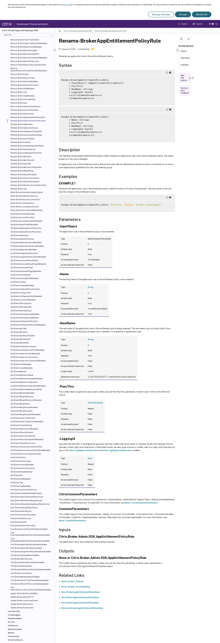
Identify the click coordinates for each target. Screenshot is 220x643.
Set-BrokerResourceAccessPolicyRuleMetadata (30, 450)
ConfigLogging (14, 615)
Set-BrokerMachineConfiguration (24, 382)
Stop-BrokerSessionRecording (22, 526)
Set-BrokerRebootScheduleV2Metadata (26, 439)
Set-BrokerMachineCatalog (21, 375)
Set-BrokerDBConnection (20, 303)
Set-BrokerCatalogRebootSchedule (25, 289)
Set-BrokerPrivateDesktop (21, 425)
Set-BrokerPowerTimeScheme (22, 418)
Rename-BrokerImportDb (20, 164)
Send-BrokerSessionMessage (22, 214)
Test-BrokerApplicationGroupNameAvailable (28, 544)
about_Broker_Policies (72, 581)
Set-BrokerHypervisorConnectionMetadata (28, 361)
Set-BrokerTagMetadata (20, 486)
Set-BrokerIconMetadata (20, 364)
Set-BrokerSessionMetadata (22, 465)
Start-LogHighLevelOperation (84, 450)
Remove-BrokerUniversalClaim (23, 99)
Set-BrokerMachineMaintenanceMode (26, 389)
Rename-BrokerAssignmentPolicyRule (26, 131)
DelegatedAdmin (15, 618)
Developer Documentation (32, 24)
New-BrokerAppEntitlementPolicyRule (80, 592)
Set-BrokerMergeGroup (20, 404)
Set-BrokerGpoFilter (18, 329)
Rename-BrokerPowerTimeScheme (24, 178)
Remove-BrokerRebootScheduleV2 (24, 54)
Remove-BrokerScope (19, 74)
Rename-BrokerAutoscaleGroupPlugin (26, 135)
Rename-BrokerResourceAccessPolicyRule (28, 185)
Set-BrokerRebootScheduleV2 (22, 436)
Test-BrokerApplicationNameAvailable (26, 548)
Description (185, 58)
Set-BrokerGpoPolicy (19, 332)
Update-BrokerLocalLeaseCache (24, 601)
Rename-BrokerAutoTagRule (22, 139)
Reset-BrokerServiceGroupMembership (26, 210)
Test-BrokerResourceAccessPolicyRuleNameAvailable (30, 588)
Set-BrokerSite (16, 475)
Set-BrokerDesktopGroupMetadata (24, 314)
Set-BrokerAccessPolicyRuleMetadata (26, 221)
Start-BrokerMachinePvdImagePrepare (26, 501)
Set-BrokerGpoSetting (19, 343)
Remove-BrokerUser (18, 103)
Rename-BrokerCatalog (20, 142)
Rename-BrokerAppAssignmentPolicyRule (27, 117)
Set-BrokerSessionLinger (20, 461)
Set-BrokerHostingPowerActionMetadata (27, 350)
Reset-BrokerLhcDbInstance (22, 203)
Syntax (184, 51)
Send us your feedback (185, 90)
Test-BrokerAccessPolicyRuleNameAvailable (29, 529)
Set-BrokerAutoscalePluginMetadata (25, 271)
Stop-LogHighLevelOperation (117, 450)
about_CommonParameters (72, 520)
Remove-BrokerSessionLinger (22, 78)
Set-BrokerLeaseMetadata (21, 368)
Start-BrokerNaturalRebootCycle (24, 508)
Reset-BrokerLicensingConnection (24, 207)
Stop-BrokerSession (18, 522)
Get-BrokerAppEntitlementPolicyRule (80, 597)
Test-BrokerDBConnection (21, 559)
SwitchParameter (95, 403)
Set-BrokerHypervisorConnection (24, 357)
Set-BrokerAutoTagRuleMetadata (24, 278)
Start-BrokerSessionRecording (23, 515)
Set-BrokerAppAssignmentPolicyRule (25, 228)
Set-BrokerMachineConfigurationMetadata (28, 386)
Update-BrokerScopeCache (21, 608)
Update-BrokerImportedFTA (21, 597)
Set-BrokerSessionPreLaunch (22, 468)
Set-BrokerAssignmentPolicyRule (24, 253)
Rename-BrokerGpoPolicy (21, 157)
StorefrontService (15, 640)
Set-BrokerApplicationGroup (22, 239)
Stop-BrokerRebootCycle (20, 518)
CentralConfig (14, 611)
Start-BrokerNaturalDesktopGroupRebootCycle (30, 504)
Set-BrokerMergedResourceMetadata (26, 400)
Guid (90, 458)
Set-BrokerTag (16, 483)
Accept (183, 14)
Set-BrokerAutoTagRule (20, 275)
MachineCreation (15, 629)
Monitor (11, 633)
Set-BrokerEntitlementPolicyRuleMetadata (28, 325)
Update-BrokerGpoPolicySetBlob (24, 593)
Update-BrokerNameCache (21, 604)
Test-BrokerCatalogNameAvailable (24, 555)
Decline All (201, 14)
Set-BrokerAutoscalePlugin (21, 268)
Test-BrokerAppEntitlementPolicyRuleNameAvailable (30, 540)
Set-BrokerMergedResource (22, 397)
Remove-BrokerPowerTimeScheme (24, 40)
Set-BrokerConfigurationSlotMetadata (26, 296)
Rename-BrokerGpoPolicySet (22, 160)
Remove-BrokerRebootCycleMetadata (26, 47)
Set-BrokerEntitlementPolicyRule (24, 321)
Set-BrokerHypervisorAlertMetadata (25, 354)
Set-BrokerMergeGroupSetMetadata (25, 414)
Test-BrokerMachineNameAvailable (25, 577)
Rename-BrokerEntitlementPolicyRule (26, 153)
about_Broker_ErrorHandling (75, 587)
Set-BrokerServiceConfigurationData (25, 454)
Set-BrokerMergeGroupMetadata (24, 407)
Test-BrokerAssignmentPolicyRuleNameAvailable (30, 552)
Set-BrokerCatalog (18, 282)
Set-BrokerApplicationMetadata (23, 250)
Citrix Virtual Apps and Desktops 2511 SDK (110, 31)
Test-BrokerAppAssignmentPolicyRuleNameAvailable (30, 534)
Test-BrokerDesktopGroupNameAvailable (27, 562)
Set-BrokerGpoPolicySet (20, 339)
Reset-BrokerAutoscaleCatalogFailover (26, 192)
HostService (13, 626)
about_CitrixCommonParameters (141, 503)
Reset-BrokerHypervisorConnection (25, 200)
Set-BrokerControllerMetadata (23, 300)
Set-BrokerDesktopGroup (20, 311)
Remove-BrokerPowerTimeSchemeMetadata (28, 43)
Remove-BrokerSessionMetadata (24, 81)
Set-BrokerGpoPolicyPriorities (22, 336)
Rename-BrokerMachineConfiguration (26, 167)
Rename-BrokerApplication (21, 124)
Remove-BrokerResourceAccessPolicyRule (28, 65)
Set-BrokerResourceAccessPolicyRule (26, 447)
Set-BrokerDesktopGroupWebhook (24, 318)
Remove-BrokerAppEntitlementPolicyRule (82, 608)
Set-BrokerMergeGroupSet (21, 411)
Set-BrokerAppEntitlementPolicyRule (25, 232)
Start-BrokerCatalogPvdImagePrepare (26, 493)
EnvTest (11, 622)
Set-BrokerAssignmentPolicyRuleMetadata (28, 257)
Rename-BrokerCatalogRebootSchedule (27, 146)
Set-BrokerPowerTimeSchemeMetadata (26, 422)
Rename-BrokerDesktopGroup (22, 149)
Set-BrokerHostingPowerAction (23, 346)
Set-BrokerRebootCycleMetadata (24, 429)
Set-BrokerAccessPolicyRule (22, 217)
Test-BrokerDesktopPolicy (21, 566)
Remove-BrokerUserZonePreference (25, 106)
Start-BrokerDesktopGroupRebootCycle (26, 497)
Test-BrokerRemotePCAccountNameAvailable (29, 584)
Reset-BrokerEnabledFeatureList (24, 196)
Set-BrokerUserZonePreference (23, 490)
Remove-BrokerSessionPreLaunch (24, 85)
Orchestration (13, 636)
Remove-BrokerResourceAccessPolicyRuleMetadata (28, 69)
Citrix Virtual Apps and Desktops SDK (78, 31)
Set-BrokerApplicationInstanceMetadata (27, 246)
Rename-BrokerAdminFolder (22, 114)
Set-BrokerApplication (19, 235)
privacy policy (67, 5)
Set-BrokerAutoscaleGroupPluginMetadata (28, 264)
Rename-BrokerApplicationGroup (24, 128)
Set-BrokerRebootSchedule (21, 432)
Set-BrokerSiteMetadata (20, 479)
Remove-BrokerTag (18, 92)
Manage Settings (161, 14)
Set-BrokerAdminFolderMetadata (24, 225)
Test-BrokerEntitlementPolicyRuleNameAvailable (30, 570)
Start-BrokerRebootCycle (20, 511)
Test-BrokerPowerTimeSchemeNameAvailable (29, 580)
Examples (185, 65)
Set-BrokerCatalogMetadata (22, 285)
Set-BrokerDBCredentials (20, 307)
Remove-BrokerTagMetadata (22, 96)
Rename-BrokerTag (18, 189)
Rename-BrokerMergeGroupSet (23, 174)
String (90, 287)
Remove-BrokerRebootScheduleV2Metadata (28, 58)
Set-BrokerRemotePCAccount (22, 443)
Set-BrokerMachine (18, 371)
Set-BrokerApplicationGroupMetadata (26, 242)
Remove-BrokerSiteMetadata (22, 89)
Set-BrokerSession (18, 457)
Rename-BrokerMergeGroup (22, 171)
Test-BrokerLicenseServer (21, 573)
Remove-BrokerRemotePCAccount (24, 61)
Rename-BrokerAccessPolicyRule (24, 110)
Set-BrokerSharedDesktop (21, 472)
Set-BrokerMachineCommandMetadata (26, 379)
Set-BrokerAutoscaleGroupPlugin (24, 260)
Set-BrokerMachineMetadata (22, 393)
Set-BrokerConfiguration (20, 293)
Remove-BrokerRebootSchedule (23, 50)
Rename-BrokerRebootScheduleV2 (24, 182)
